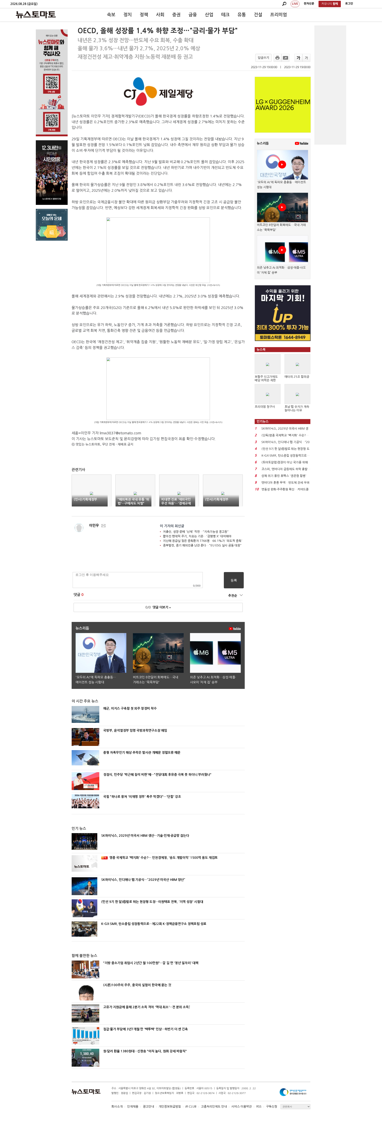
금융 (193, 15)
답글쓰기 (263, 57)
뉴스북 (261, 349)
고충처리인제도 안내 (214, 1106)
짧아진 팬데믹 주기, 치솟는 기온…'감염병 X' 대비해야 (197, 536)
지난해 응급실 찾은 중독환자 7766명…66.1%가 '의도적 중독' (202, 540)
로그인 (349, 3)
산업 (209, 15)
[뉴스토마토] (36, 14)
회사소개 (117, 1106)
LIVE (295, 3)
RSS (258, 1106)
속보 (111, 15)
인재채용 (132, 1106)
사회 (160, 15)
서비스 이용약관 (241, 1106)
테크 (225, 15)
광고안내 (148, 1106)
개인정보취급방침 (170, 1106)
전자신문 (309, 3)
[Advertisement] (330, 85)
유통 (242, 15)
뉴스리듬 (263, 143)
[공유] (285, 58)
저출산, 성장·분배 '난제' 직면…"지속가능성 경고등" (196, 531)
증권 (176, 15)
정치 (127, 15)
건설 (258, 15)
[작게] (306, 58)
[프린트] (278, 58)
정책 (144, 15)
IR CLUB (190, 1106)
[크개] (298, 58)
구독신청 (271, 1106)
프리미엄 (278, 15)
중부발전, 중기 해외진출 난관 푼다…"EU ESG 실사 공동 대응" (202, 545)
